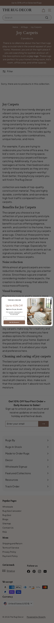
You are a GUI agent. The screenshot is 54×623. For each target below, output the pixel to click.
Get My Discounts (14, 322)
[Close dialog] (51, 298)
